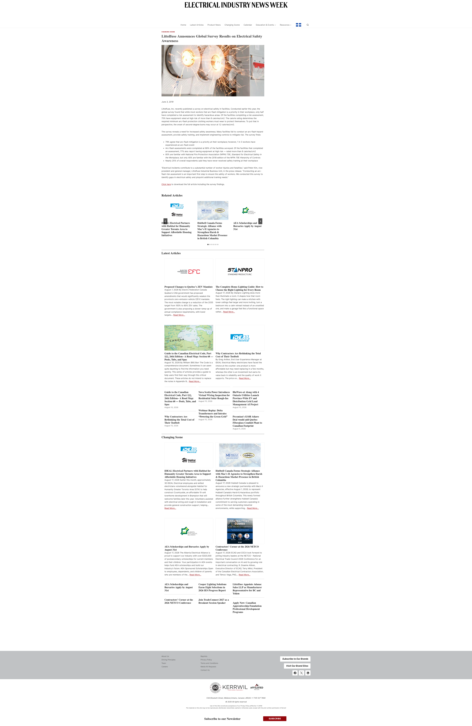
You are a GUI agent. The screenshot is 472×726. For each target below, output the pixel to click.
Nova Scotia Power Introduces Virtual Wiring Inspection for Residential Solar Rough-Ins (214, 395)
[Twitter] (301, 672)
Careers (165, 667)
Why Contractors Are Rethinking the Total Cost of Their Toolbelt (238, 355)
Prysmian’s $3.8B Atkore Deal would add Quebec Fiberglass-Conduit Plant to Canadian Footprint (247, 421)
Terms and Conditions (209, 663)
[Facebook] (295, 672)
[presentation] (177, 210)
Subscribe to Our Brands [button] (295, 659)
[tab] (208, 244)
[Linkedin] (307, 672)
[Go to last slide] (165, 221)
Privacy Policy (206, 660)
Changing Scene (232, 25)
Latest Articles (197, 25)
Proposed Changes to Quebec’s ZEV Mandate (188, 286)
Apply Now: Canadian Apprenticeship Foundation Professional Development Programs (247, 607)
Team (164, 663)
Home (183, 25)
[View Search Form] (307, 25)
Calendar (248, 25)
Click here (166, 184)
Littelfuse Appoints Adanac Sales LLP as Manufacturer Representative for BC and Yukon (247, 589)
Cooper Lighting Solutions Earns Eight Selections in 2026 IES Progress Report (213, 587)
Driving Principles (168, 660)
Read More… (179, 315)
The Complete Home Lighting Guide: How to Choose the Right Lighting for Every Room (239, 288)
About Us (165, 656)
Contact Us (205, 670)
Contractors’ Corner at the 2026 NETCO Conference (237, 548)
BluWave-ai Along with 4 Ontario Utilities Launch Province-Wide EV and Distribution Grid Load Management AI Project (246, 398)
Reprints (204, 656)
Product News (214, 25)
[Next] (260, 221)
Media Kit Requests (208, 667)
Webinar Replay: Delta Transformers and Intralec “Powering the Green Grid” (213, 413)
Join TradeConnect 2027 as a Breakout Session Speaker (214, 601)
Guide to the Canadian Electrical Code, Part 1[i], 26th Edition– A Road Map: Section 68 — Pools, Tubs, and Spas (188, 356)
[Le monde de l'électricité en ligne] (298, 25)
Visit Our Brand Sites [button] (297, 666)
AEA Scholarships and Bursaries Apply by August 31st (247, 226)
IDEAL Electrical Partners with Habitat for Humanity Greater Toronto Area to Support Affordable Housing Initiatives (177, 229)
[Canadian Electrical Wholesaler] (169, 25)
